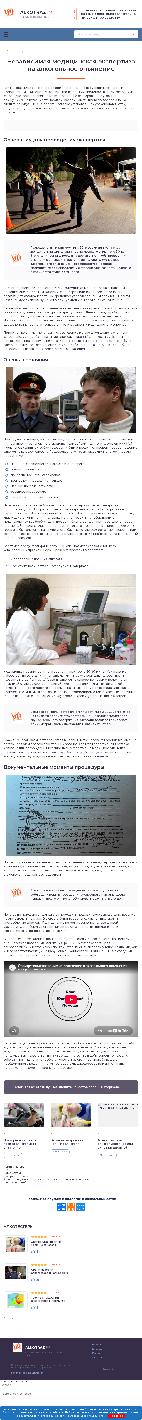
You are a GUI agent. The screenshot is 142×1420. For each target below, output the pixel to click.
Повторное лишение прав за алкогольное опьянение (20, 1144)
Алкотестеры (57, 1134)
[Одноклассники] (71, 1207)
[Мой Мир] (80, 1207)
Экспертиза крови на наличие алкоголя (67, 1142)
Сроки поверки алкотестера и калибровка (49, 1271)
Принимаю (116, 1415)
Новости (96, 1344)
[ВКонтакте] (61, 1207)
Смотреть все (11, 1318)
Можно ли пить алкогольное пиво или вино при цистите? (115, 1144)
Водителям (9, 1134)
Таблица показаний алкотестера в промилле (48, 1299)
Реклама (96, 1353)
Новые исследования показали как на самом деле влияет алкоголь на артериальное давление (108, 14)
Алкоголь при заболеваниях (112, 1134)
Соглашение (98, 1357)
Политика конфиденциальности (27, 1373)
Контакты (97, 1349)
